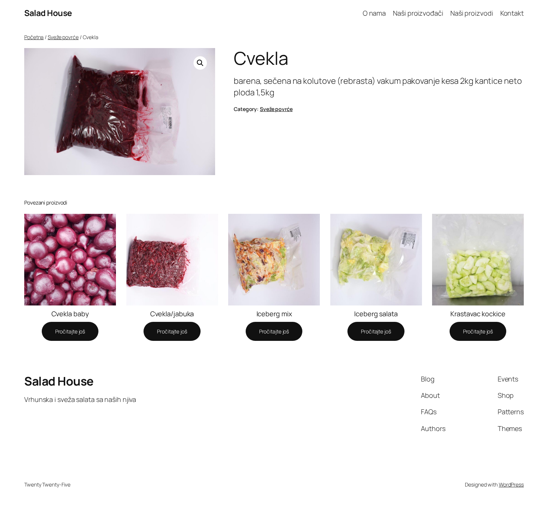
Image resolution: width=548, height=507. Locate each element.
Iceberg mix (274, 313)
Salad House (48, 13)
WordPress (511, 484)
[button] (200, 63)
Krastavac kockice (477, 313)
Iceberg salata (376, 313)
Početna (34, 37)
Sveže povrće (63, 37)
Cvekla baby (70, 313)
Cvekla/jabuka (172, 313)
